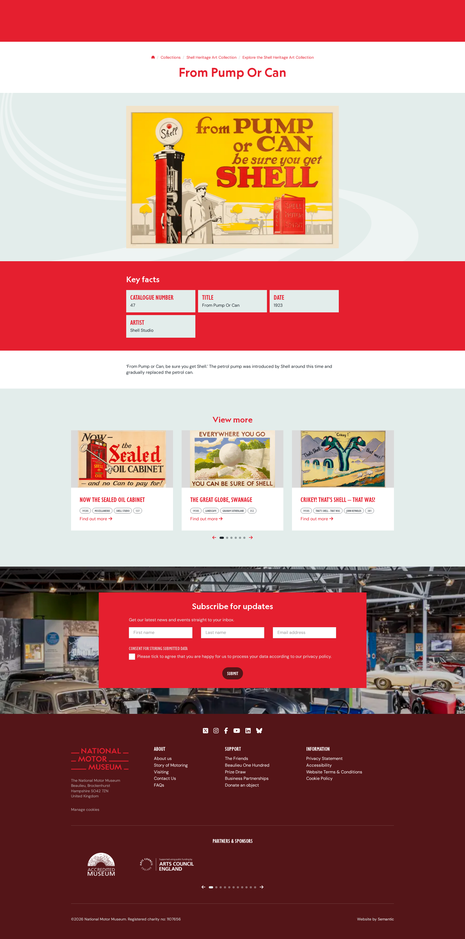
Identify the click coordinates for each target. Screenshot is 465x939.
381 (370, 511)
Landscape (210, 511)
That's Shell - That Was (328, 511)
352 (252, 511)
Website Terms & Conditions (334, 772)
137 (138, 511)
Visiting (161, 772)
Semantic (386, 919)
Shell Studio (122, 511)
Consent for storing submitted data (158, 648)
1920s (85, 511)
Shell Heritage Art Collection (211, 57)
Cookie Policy (319, 778)
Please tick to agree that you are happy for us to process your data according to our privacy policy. (234, 656)
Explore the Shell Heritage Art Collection (278, 57)
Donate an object (242, 785)
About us (163, 758)
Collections (171, 57)
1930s (196, 511)
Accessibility (319, 765)
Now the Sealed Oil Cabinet (112, 499)
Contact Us (165, 778)
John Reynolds (353, 511)
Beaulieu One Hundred (247, 765)
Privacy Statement (324, 758)
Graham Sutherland (233, 511)
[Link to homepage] (100, 759)
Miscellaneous (102, 511)
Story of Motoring (171, 765)
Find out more (93, 519)
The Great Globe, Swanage (221, 499)
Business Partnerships (247, 778)
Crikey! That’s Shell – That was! (338, 499)
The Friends (236, 758)
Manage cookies (85, 809)
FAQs (159, 785)
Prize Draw (235, 772)
